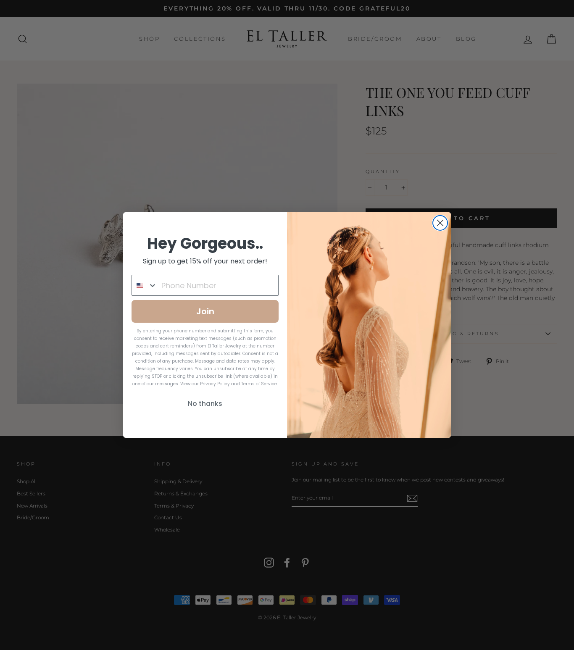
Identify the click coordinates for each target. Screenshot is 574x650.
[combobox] (144, 285)
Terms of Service (259, 384)
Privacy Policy (215, 384)
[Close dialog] (440, 223)
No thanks (205, 403)
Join (205, 311)
